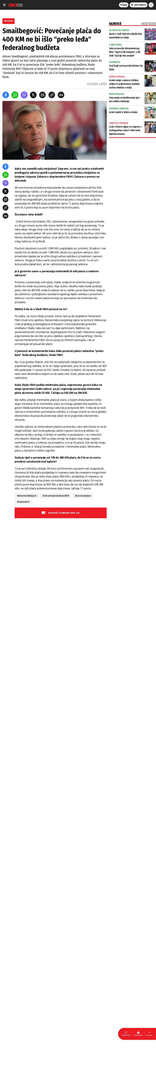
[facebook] (5, 95)
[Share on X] (33, 95)
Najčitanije (138, 1035)
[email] (42, 94)
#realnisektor (23, 501)
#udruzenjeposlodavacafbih (56, 495)
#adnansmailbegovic (27, 495)
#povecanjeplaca (83, 495)
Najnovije (126, 1035)
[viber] (24, 94)
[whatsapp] (14, 94)
